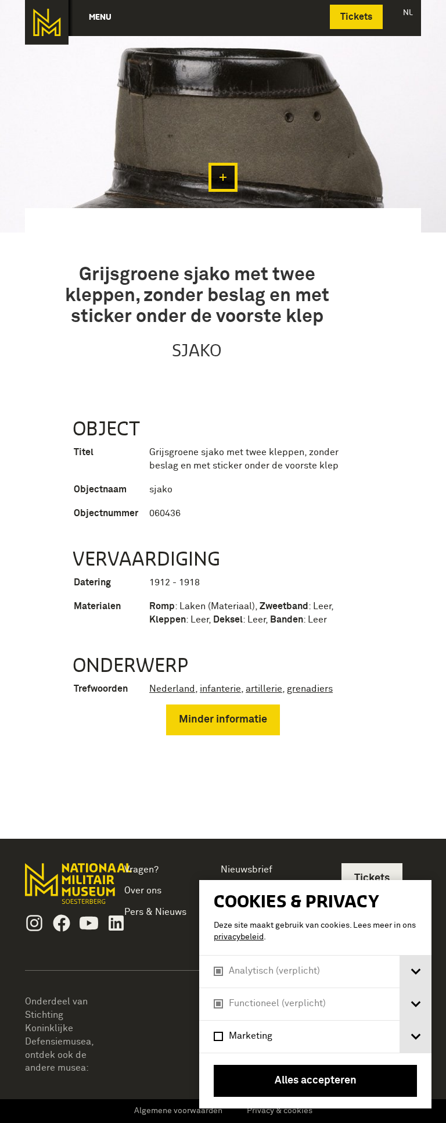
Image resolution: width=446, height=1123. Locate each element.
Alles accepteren (316, 1080)
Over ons (142, 890)
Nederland (172, 688)
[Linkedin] (116, 923)
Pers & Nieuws (155, 912)
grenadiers (310, 688)
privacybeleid (239, 937)
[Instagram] (34, 923)
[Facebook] (61, 923)
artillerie (264, 688)
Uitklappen (223, 177)
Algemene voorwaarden (178, 1111)
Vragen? (141, 869)
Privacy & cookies (279, 1111)
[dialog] (315, 994)
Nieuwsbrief (246, 869)
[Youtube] (89, 923)
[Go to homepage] (62, 888)
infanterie (220, 688)
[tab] (415, 972)
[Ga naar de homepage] (47, 22)
